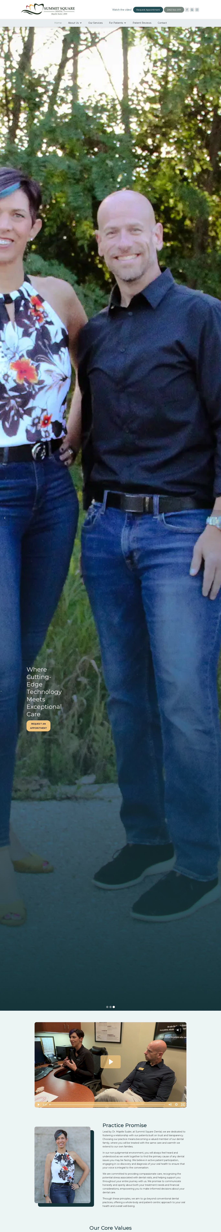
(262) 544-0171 (174, 9)
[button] (75, 23)
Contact (162, 22)
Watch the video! (122, 9)
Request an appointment (146, 725)
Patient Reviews (142, 22)
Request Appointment (148, 9)
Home (58, 22)
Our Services (95, 22)
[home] (48, 9)
